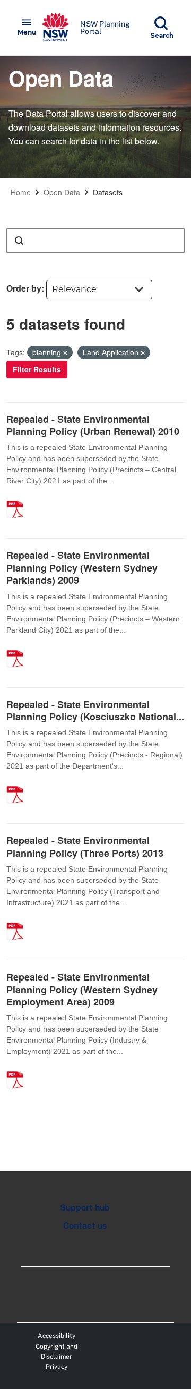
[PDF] (18, 498)
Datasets (108, 192)
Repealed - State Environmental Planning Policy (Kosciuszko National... (95, 710)
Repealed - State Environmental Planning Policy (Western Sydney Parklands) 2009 (82, 567)
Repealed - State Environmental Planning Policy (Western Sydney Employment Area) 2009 (82, 989)
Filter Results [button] (37, 369)
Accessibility (56, 1336)
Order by (23, 288)
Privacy (56, 1366)
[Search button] (19, 240)
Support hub (85, 1208)
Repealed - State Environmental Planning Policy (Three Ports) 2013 (84, 846)
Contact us (85, 1226)
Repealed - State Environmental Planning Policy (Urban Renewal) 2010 (92, 425)
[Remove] (65, 352)
